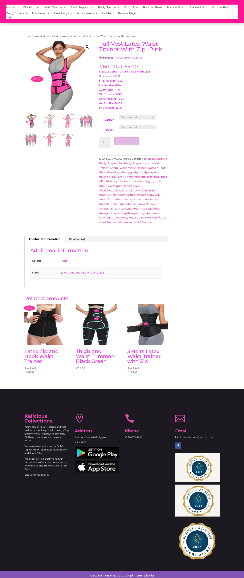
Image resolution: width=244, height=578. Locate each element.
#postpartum (126, 195)
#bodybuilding (109, 172)
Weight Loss (15, 13)
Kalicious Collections (113, 217)
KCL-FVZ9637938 (146, 217)
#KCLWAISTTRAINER (143, 190)
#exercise (133, 177)
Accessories (85, 13)
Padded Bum (152, 7)
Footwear (39, 13)
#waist (138, 199)
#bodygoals (129, 172)
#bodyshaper (148, 172)
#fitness (110, 181)
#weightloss (107, 213)
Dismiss (149, 575)
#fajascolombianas (154, 177)
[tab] (44, 239)
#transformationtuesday (115, 199)
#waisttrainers (128, 208)
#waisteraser (129, 204)
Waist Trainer (52, 7)
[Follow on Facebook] (178, 445)
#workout (153, 213)
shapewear (125, 222)
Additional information (44, 239)
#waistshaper (148, 204)
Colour (109, 119)
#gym (149, 181)
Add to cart (126, 141)
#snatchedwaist (148, 195)
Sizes (109, 129)
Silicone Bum (175, 7)
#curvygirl (118, 177)
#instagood (132, 186)
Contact (108, 13)
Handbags (61, 13)
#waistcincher (109, 204)
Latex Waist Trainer (66, 36)
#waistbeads (153, 199)
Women (152, 168)
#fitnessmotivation (131, 181)
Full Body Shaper (130, 163)
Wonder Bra (219, 7)
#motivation (107, 195)
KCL (131, 217)
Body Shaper (107, 7)
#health (160, 181)
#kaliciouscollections (113, 190)
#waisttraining (150, 208)
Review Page (127, 13)
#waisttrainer (108, 208)
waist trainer (142, 222)
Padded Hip (197, 7)
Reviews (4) (77, 239)
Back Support (80, 7)
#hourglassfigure (111, 186)
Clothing (29, 7)
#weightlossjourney (131, 213)
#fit (101, 181)
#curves (104, 177)
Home (10, 7)
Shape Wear (118, 168)
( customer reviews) (128, 57)
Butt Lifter (131, 7)
